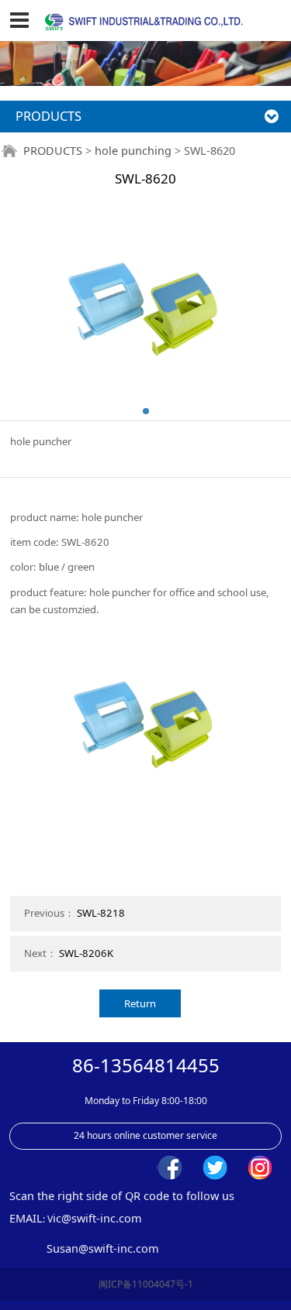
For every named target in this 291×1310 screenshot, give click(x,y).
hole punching (133, 150)
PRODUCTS (52, 150)
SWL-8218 (101, 913)
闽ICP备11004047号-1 (146, 1284)
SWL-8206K (86, 953)
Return (140, 1003)
